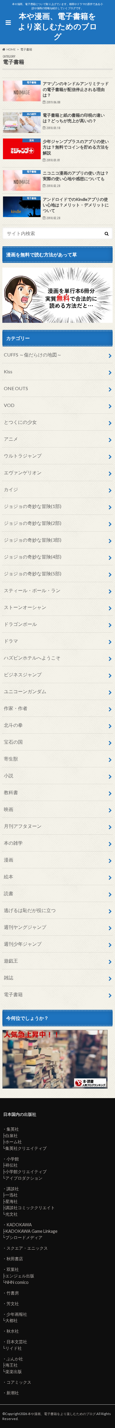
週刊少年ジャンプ (23, 944)
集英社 (12, 1128)
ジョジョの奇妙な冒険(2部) (32, 523)
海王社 (11, 1364)
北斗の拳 (13, 725)
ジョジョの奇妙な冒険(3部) (32, 540)
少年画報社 (16, 1314)
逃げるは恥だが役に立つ (30, 910)
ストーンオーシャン (25, 607)
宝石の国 (13, 742)
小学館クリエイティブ (26, 1171)
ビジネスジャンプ (23, 674)
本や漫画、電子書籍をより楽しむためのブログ (57, 26)
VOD (9, 405)
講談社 (12, 1188)
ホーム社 (13, 1141)
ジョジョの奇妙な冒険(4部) (32, 556)
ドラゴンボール (20, 624)
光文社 (11, 1214)
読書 (8, 893)
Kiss (8, 371)
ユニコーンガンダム (25, 691)
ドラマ (11, 641)
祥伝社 (11, 1165)
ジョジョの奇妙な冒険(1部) (32, 506)
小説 (8, 775)
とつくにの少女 (20, 422)
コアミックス (18, 1382)
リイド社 (13, 1348)
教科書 (11, 792)
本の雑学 (13, 843)
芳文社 (12, 1303)
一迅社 (11, 1194)
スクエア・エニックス (27, 1247)
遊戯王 (11, 960)
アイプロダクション (23, 1177)
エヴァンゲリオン (23, 472)
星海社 (11, 1201)
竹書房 (12, 1292)
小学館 (12, 1158)
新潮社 (12, 1392)
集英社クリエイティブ (26, 1148)
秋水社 (12, 1330)
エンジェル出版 (19, 1275)
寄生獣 (11, 758)
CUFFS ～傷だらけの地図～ (33, 354)
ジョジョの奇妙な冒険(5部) (32, 573)
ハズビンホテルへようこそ (32, 657)
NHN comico (17, 1282)
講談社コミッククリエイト (30, 1207)
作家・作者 (15, 708)
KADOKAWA (19, 1224)
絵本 (8, 876)
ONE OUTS (16, 388)
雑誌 (8, 977)
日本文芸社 (16, 1341)
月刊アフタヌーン (23, 826)
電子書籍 (13, 994)
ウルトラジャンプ (23, 455)
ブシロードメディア (23, 1237)
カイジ (11, 489)
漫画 (8, 859)
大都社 (11, 1320)
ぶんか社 (14, 1358)
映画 (8, 809)
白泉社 (11, 1135)
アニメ (11, 439)
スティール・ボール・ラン (32, 590)
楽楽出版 (13, 1371)
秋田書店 (14, 1258)
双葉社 (12, 1269)
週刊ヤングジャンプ (25, 927)
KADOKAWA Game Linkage (31, 1231)
